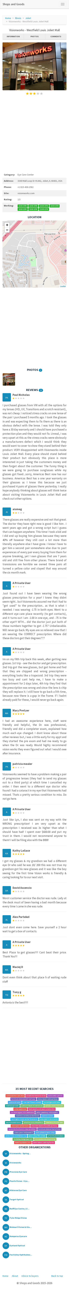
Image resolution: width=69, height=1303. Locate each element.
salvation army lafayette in (33, 1122)
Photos (34, 36)
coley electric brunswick (49, 1119)
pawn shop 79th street (37, 1136)
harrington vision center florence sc (24, 1119)
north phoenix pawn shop (45, 1132)
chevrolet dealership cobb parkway (44, 1126)
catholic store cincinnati (54, 1106)
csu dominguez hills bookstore (22, 1112)
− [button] (7, 230)
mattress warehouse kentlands (27, 1116)
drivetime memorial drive (36, 1096)
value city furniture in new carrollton (22, 1129)
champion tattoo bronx (20, 1126)
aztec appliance (20, 1109)
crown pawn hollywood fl (23, 1132)
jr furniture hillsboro (55, 1136)
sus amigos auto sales (52, 1102)
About (15, 1275)
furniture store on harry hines (49, 1129)
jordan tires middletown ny (16, 1136)
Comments (55, 36)
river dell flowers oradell (32, 1102)
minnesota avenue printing (45, 1139)
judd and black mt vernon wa (32, 1106)
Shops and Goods (13, 4)
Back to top (57, 1275)
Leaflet (63, 286)
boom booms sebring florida (43, 1142)
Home (8, 18)
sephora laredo (47, 1116)
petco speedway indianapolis (47, 1112)
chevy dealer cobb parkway (48, 1099)
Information (13, 36)
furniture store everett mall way (23, 1099)
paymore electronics (13, 1122)
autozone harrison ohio (15, 1096)
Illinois (18, 18)
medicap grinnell (12, 1106)
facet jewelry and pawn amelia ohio (42, 1109)
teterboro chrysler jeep (54, 1122)
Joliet (28, 18)
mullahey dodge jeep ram (23, 1139)
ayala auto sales (15, 1102)
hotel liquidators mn (22, 1142)
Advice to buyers (30, 1275)
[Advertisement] (34, 133)
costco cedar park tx (55, 1096)
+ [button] (7, 225)
